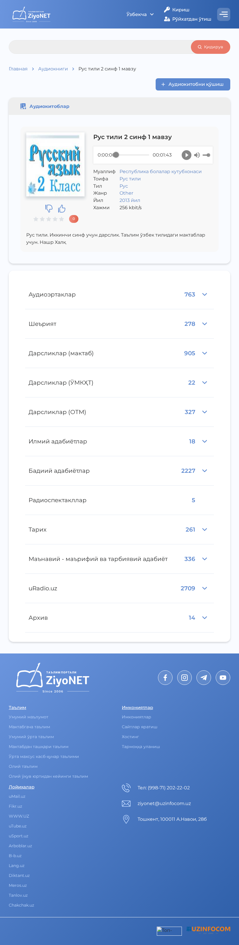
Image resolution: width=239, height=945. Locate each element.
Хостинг (130, 736)
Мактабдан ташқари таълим (38, 746)
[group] (153, 155)
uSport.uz (18, 836)
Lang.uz (16, 865)
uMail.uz (17, 796)
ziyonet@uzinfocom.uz (164, 803)
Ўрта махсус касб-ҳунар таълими (44, 756)
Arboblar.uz (20, 845)
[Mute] (197, 155)
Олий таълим (23, 766)
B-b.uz (15, 855)
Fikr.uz (15, 806)
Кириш (180, 10)
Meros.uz (18, 885)
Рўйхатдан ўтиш (191, 19)
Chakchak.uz (21, 905)
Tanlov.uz (18, 895)
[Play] (186, 155)
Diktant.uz (19, 875)
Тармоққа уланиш (141, 746)
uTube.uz (18, 826)
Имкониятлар (136, 717)
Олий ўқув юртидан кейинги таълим (48, 776)
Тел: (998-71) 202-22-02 (164, 788)
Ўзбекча (136, 14)
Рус (123, 186)
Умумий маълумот (28, 717)
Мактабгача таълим (29, 726)
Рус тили (130, 179)
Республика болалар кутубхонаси (160, 171)
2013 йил (129, 200)
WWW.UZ (19, 816)
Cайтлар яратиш (139, 726)
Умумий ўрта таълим (31, 736)
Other (126, 193)
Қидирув (213, 46)
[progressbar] (132, 155)
